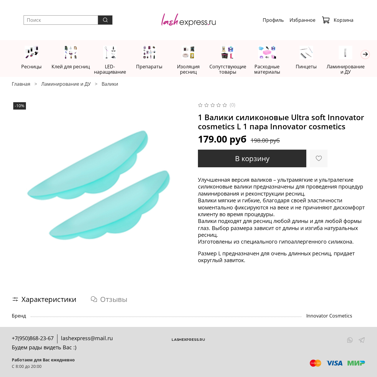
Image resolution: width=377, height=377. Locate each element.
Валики (110, 84)
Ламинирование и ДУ (346, 69)
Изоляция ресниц (188, 69)
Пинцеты (306, 66)
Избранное (302, 20)
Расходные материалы (267, 69)
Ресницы (31, 66)
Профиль (273, 20)
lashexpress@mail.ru (87, 338)
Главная (21, 84)
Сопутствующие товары (227, 69)
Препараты (149, 66)
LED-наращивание (110, 69)
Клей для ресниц (71, 66)
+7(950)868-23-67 (33, 338)
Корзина (343, 20)
